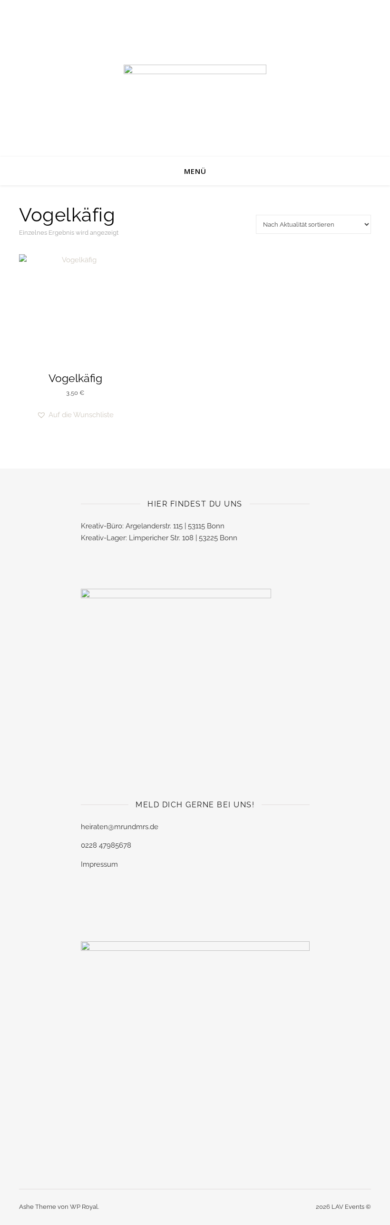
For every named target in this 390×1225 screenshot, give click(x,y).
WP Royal (84, 1206)
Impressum (99, 864)
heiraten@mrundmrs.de (119, 827)
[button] (75, 415)
